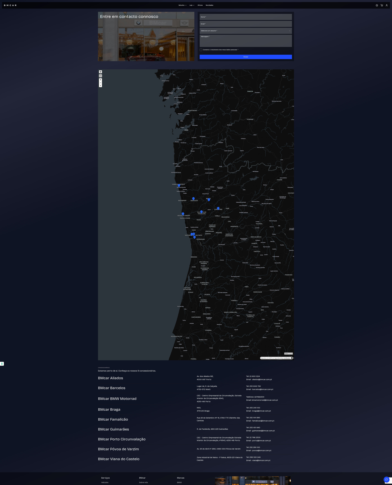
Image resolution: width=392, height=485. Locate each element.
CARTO (270, 358)
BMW (179, 482)
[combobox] (246, 31)
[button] (194, 237)
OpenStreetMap (279, 358)
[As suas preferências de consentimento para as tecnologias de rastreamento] (2, 364)
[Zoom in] (100, 79)
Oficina (200, 5)
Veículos (104, 482)
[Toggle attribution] (292, 358)
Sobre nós (143, 482)
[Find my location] (100, 71)
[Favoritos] (377, 5)
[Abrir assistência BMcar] (387, 480)
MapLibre (263, 358)
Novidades (209, 5)
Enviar (246, 57)
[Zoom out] (100, 82)
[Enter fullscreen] (100, 75)
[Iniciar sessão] (386, 5)
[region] (196, 214)
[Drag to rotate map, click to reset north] (100, 85)
